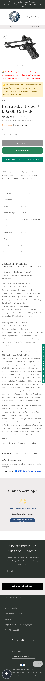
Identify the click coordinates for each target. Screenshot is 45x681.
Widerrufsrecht (11, 608)
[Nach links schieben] (17, 65)
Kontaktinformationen (13, 614)
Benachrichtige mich (22, 150)
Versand (12, 120)
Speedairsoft (21, 669)
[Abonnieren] (37, 571)
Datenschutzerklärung (13, 597)
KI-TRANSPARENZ (12, 630)
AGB (40, 672)
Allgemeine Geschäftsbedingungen (18, 625)
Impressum (9, 603)
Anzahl (4, 130)
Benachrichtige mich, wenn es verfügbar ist (22, 159)
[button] (4, 16)
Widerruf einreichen (22, 586)
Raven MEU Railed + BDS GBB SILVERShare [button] (21, 454)
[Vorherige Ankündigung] (4, 4)
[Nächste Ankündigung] (40, 4)
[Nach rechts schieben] (27, 65)
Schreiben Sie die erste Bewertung (22, 520)
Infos (34, 443)
